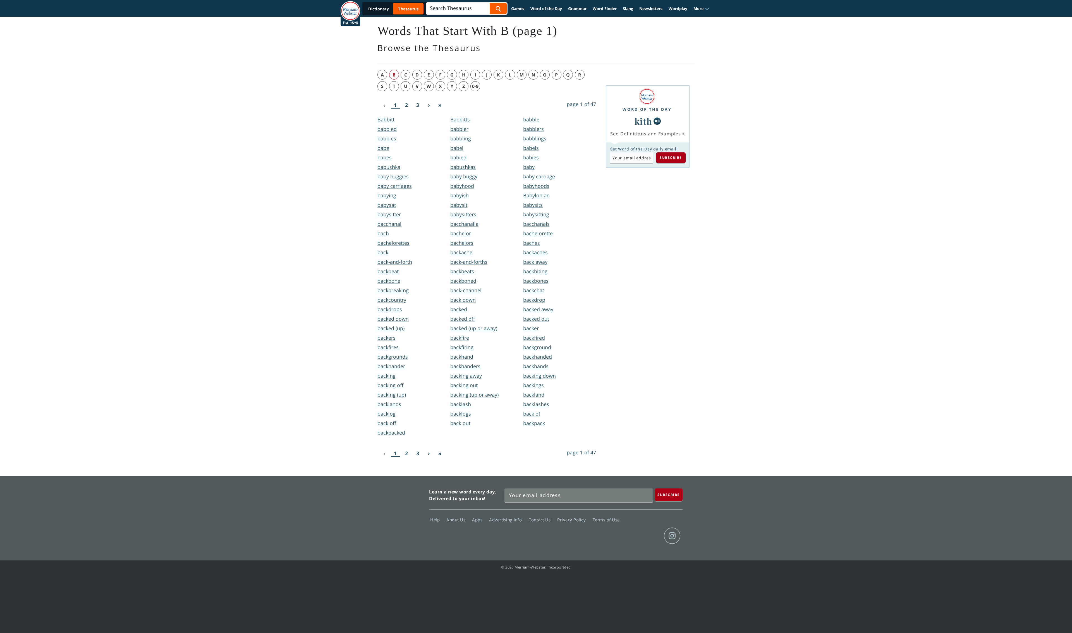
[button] (701, 9)
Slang (628, 8)
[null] (657, 121)
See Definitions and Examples (645, 134)
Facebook (612, 536)
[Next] (428, 105)
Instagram (672, 536)
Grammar (577, 8)
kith (643, 121)
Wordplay (678, 8)
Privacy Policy (572, 519)
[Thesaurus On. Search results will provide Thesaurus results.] (394, 9)
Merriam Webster (400, 515)
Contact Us (540, 519)
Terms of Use (606, 519)
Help (435, 519)
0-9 (475, 86)
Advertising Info (506, 519)
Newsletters (650, 8)
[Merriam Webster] (647, 96)
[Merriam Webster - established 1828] (350, 6)
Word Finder (605, 8)
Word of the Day (546, 8)
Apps (478, 519)
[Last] (440, 105)
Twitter (632, 536)
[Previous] (384, 105)
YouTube (652, 536)
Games (517, 8)
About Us (456, 519)
